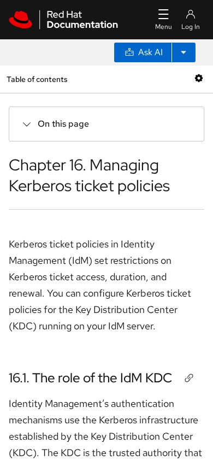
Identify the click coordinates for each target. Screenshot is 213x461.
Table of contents (37, 79)
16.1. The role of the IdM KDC (90, 377)
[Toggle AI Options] (183, 52)
